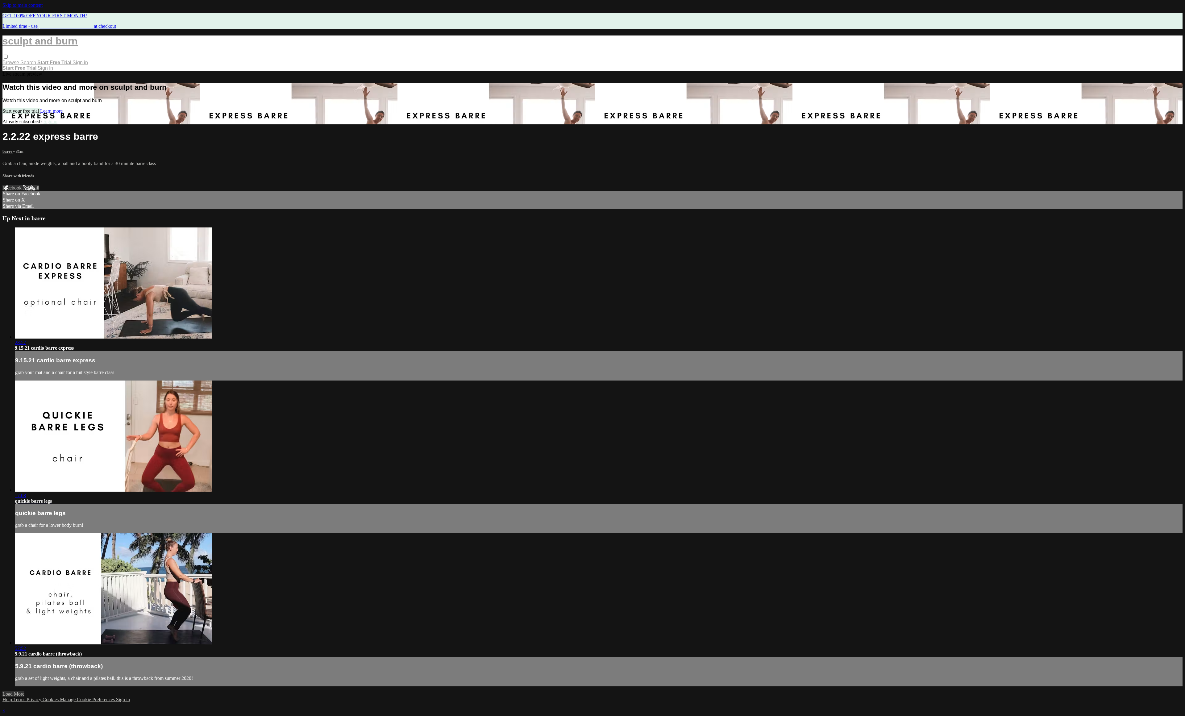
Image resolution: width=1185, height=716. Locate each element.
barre (7, 151)
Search (28, 62)
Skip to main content (22, 5)
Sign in (80, 62)
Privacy (35, 699)
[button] (6, 57)
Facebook (12, 187)
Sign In (45, 68)
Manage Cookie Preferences (88, 699)
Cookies (51, 699)
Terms (20, 699)
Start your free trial (21, 111)
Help (7, 699)
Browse (11, 62)
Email (33, 187)
